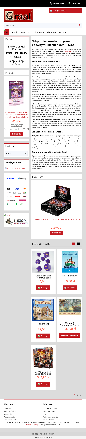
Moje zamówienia (10, 411)
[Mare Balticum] (70, 262)
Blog (44, 414)
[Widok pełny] (78, 244)
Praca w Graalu (48, 420)
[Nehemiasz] (43, 310)
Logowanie (8, 408)
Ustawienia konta (10, 420)
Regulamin (8, 414)
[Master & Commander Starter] (70, 309)
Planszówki (67, 51)
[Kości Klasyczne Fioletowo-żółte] (43, 262)
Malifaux (62, 77)
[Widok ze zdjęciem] (73, 244)
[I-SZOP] (16, 221)
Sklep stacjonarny (49, 411)
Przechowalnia (9, 417)
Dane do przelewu (50, 408)
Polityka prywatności (50, 417)
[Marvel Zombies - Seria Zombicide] (43, 358)
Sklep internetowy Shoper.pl (43, 437)
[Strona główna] (18, 15)
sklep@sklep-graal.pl (32, 425)
